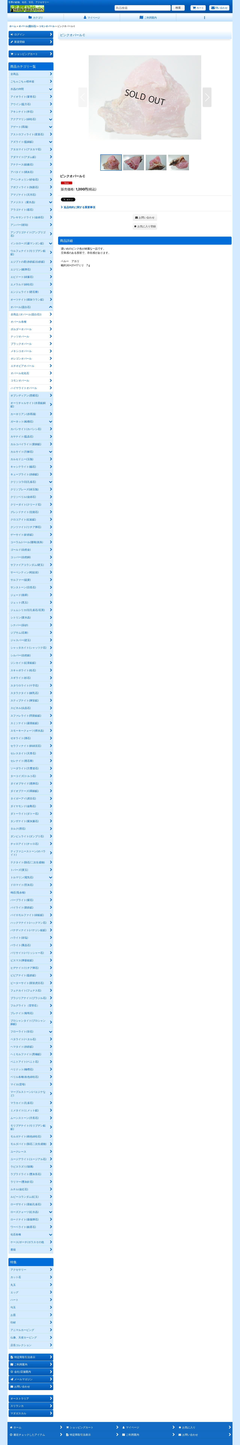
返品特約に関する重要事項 (79, 207)
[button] (204, 18)
